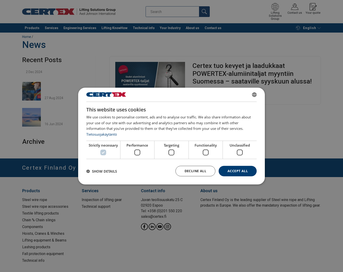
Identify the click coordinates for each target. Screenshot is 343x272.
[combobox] (254, 94)
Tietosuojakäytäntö (101, 134)
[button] (101, 171)
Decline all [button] (195, 171)
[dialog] (171, 136)
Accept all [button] (238, 171)
